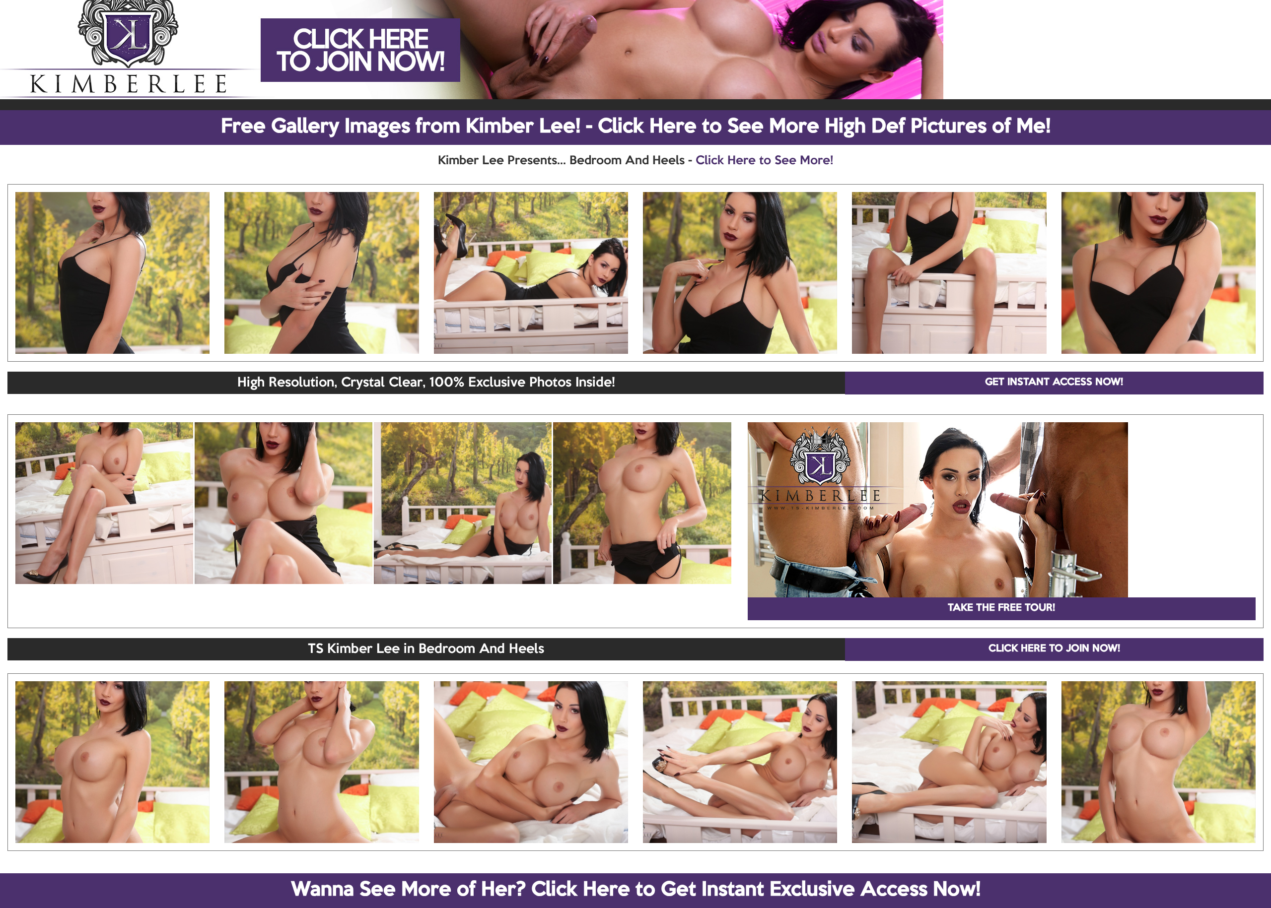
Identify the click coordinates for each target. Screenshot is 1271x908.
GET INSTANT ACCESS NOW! (1054, 382)
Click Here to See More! (764, 160)
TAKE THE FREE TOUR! (1001, 608)
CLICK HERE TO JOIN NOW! (1054, 649)
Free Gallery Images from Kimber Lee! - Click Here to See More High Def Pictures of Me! (636, 127)
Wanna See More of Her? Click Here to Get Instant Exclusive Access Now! (636, 890)
